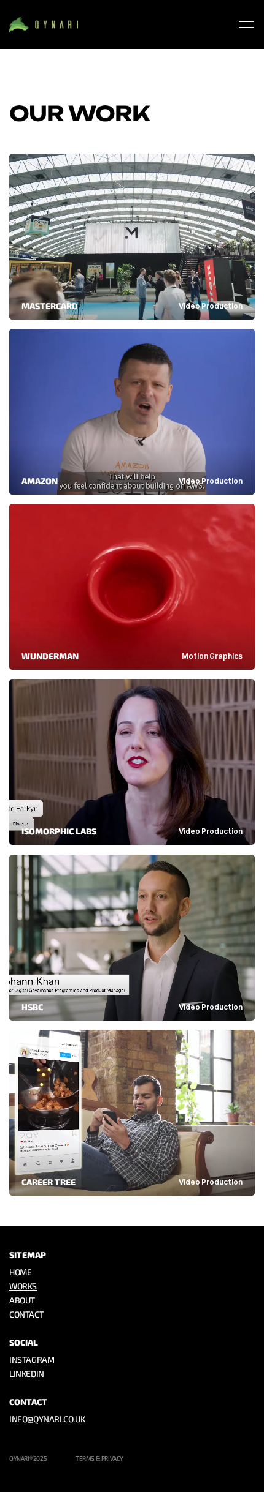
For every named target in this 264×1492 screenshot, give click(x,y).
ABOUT (22, 1300)
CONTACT (26, 1315)
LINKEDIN (26, 1374)
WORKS (23, 1286)
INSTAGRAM (31, 1360)
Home (20, 1272)
